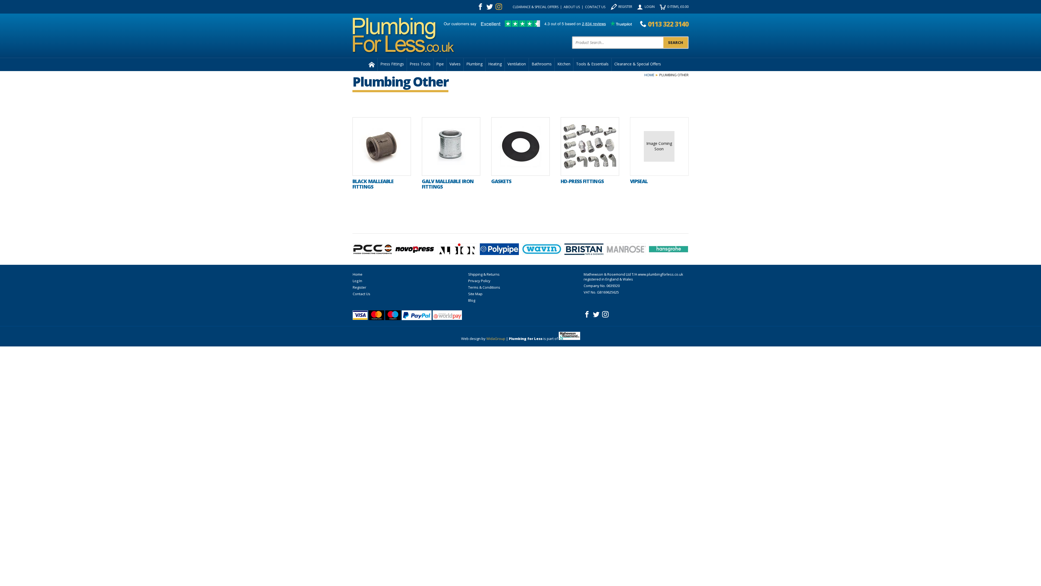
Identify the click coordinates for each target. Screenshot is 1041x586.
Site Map (475, 293)
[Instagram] (499, 7)
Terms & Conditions (484, 287)
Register (625, 6)
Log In (357, 280)
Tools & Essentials (592, 63)
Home (649, 74)
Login (650, 6)
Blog (471, 300)
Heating (495, 63)
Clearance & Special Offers (535, 7)
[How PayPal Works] (416, 315)
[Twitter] (489, 7)
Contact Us (595, 7)
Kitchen (563, 63)
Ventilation (516, 63)
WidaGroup (495, 338)
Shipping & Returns (484, 274)
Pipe (440, 63)
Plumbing (474, 63)
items (678, 6)
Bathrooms (542, 63)
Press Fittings (392, 63)
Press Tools (420, 63)
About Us (572, 7)
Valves (455, 63)
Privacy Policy (479, 280)
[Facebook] (480, 7)
